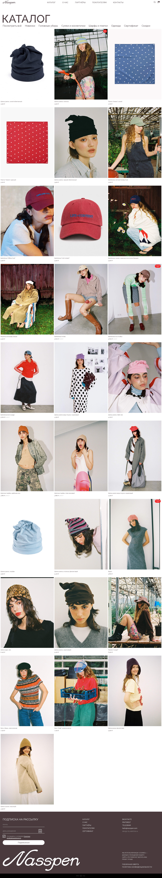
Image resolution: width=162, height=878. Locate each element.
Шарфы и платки (98, 25)
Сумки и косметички (73, 25)
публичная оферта (130, 864)
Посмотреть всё (12, 25)
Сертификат (131, 25)
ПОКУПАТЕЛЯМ (88, 828)
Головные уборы (48, 25)
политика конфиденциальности (137, 867)
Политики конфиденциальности (18, 837)
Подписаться (23, 842)
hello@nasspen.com (129, 828)
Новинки (30, 25)
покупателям (99, 2)
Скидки (146, 25)
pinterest (126, 822)
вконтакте (127, 819)
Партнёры (80, 2)
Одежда (116, 25)
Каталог (51, 2)
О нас (65, 2)
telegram (126, 825)
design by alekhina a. (130, 831)
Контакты (118, 2)
